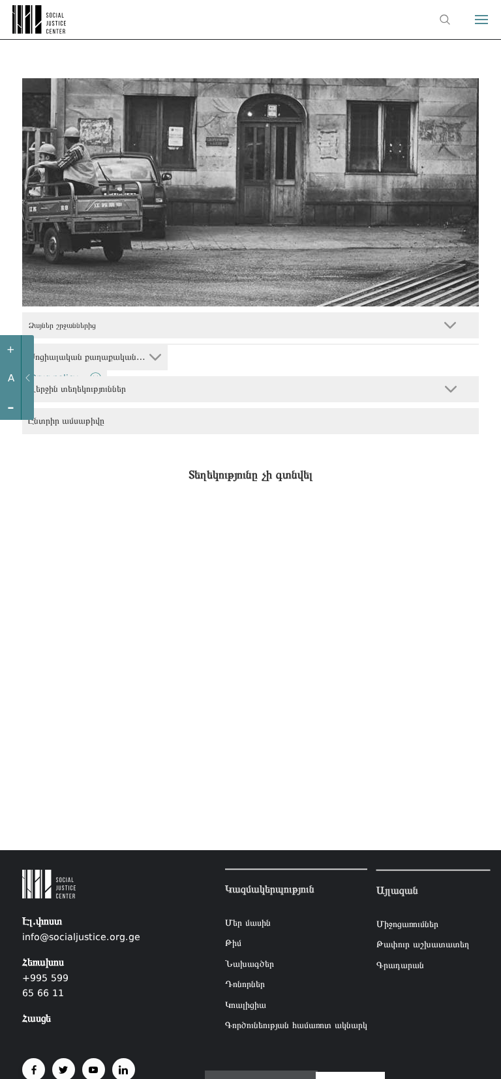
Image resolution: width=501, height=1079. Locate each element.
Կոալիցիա (245, 1004)
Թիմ (233, 943)
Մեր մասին (248, 922)
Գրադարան (400, 964)
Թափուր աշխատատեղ (422, 944)
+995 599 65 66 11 (45, 985)
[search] (445, 19)
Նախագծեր (249, 963)
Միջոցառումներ (407, 923)
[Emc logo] (34, 30)
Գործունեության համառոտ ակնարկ (296, 1025)
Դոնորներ (245, 984)
